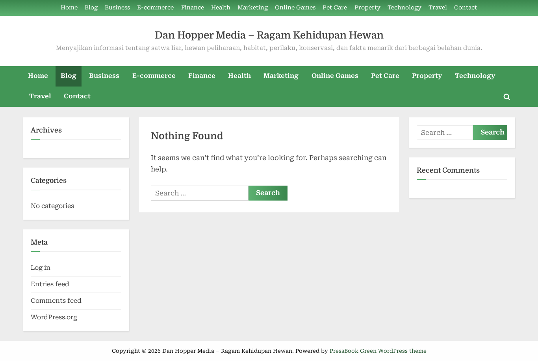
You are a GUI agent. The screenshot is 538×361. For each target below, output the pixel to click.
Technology (404, 7)
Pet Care (335, 7)
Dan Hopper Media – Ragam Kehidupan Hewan (269, 35)
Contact (465, 7)
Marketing (252, 7)
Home (69, 7)
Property (367, 7)
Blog (91, 7)
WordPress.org (54, 317)
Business (117, 7)
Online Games (295, 7)
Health (220, 7)
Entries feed (50, 284)
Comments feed (56, 300)
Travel (438, 7)
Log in (40, 267)
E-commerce (155, 7)
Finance (192, 7)
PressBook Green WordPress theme (378, 351)
